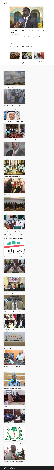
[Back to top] (53, 469)
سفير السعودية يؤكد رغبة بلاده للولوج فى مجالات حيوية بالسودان (13, 121)
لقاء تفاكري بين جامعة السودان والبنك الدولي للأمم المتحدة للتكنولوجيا (14, 424)
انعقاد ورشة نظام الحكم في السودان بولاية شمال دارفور (12, 366)
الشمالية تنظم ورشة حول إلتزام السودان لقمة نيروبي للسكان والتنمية (14, 293)
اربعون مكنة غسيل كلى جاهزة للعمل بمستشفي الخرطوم (12, 311)
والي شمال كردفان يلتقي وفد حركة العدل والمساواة (12, 212)
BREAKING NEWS (47, 3)
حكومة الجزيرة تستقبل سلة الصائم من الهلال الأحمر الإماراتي (13, 105)
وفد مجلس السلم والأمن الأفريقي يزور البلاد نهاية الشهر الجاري (13, 238)
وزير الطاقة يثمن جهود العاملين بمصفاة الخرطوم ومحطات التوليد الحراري (21, 46)
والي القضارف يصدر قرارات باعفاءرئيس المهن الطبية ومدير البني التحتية (21, 43)
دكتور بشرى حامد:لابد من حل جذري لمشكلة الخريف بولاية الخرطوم (38, 62)
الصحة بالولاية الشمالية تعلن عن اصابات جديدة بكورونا (12, 348)
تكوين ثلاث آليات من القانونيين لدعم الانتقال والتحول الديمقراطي (13, 388)
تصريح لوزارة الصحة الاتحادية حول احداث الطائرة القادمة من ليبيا (14, 443)
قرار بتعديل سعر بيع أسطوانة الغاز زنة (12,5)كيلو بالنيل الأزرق (13, 157)
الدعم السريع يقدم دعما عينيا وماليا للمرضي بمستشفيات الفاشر (13, 461)
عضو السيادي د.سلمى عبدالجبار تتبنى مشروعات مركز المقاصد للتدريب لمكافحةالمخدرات (17, 274)
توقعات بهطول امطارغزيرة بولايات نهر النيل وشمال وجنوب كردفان (14, 87)
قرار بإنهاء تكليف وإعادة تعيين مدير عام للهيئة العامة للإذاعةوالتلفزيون (14, 369)
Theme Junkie (13, 468)
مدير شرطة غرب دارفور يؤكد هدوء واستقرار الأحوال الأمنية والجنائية (14, 234)
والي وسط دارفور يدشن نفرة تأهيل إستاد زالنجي (11, 139)
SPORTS (52, 3)
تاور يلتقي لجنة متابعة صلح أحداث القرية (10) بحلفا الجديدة (13, 176)
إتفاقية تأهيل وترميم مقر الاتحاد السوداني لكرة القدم (12, 231)
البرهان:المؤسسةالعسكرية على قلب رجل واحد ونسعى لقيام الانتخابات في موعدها (16, 109)
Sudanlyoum (11, 467)
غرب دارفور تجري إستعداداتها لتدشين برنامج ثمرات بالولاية (13, 256)
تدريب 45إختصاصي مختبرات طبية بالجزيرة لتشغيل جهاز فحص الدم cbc (27, 62)
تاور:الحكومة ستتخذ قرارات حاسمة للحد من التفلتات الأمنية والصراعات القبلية (16, 329)
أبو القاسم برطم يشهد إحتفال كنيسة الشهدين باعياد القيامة (12, 194)
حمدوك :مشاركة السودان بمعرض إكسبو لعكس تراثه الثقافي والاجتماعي (15, 406)
